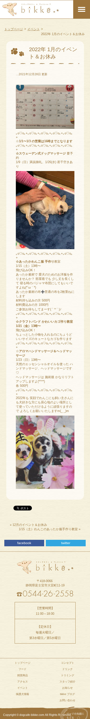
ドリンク (67, 669)
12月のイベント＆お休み (29, 525)
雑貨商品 (22, 675)
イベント (33, 29)
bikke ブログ (67, 694)
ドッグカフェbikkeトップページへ (45, 567)
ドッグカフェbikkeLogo (30, 9)
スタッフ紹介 (67, 681)
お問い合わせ (67, 700)
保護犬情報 (22, 694)
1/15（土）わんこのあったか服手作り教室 (48, 529)
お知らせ (67, 687)
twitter (65, 543)
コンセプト (67, 662)
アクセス (22, 681)
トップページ (13, 29)
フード (22, 669)
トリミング (67, 675)
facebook (24, 543)
